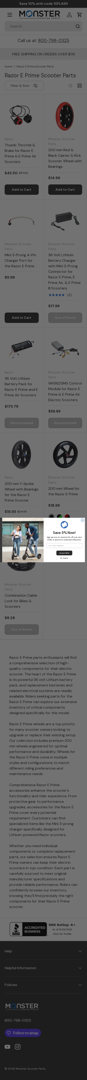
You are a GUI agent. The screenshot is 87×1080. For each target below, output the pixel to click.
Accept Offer (64, 553)
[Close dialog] (82, 520)
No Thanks (64, 558)
